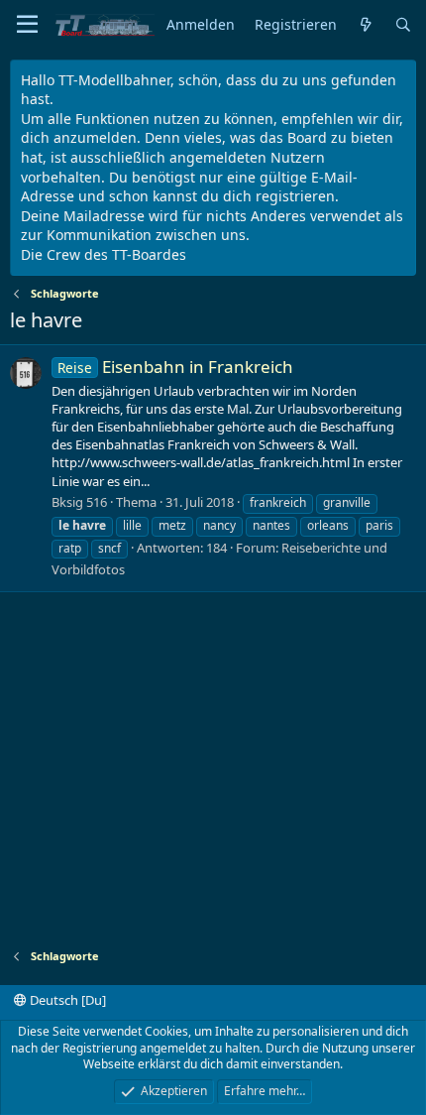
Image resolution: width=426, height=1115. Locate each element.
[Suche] (403, 25)
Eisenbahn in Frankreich (175, 366)
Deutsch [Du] (66, 1000)
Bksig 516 (79, 502)
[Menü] (27, 25)
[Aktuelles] (365, 25)
